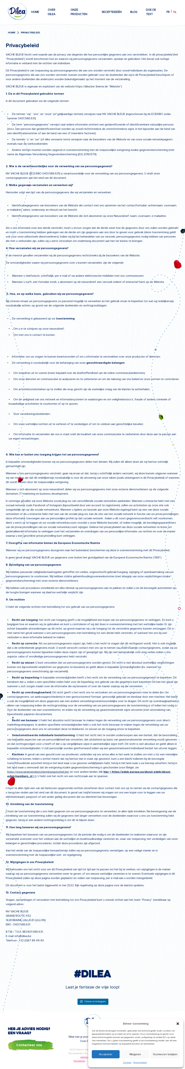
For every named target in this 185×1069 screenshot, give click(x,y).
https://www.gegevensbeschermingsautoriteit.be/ (38, 772)
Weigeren (135, 1054)
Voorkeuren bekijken (165, 1054)
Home (35, 12)
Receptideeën (112, 12)
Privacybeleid (140, 1062)
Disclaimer (79, 1060)
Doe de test (151, 12)
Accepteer (105, 1054)
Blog (133, 12)
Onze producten (79, 12)
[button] (178, 1023)
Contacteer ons (29, 1045)
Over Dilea (51, 12)
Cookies (127, 1062)
